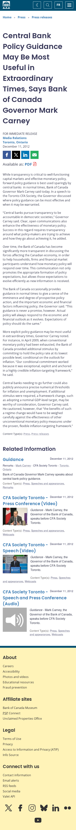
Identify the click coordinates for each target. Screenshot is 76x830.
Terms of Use (12, 739)
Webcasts (8, 534)
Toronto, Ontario (15, 142)
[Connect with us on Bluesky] (44, 810)
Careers (8, 666)
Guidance (13, 459)
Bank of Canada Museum (20, 708)
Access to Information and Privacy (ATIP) (31, 749)
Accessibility (11, 671)
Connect (11, 713)
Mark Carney (23, 465)
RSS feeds (9, 786)
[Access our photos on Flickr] (67, 810)
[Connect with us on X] (9, 810)
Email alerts (11, 780)
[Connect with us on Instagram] (32, 810)
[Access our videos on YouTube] (38, 823)
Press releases (42, 17)
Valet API (9, 796)
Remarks (8, 487)
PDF (28, 164)
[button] (7, 155)
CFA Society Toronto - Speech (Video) (25, 548)
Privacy (8, 744)
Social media (11, 791)
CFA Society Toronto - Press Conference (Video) (30, 501)
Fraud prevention (15, 687)
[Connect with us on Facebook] (21, 810)
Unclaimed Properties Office (22, 719)
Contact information (17, 775)
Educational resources (18, 682)
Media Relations (15, 138)
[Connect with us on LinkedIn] (56, 810)
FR (58, 5)
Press (21, 17)
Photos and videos (16, 677)
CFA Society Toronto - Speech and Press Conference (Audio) (35, 598)
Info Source (11, 755)
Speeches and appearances (47, 483)
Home (7, 17)
